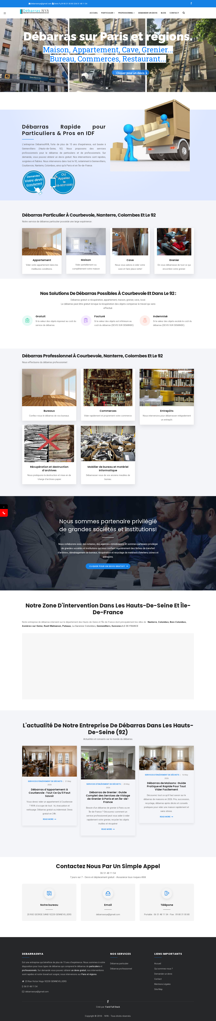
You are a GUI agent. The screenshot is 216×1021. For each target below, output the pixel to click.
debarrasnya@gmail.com (41, 4)
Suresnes (117, 626)
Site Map (158, 989)
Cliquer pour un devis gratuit (107, 566)
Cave (130, 260)
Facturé (99, 316)
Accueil (94, 13)
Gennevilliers (103, 626)
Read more (48, 819)
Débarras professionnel (121, 969)
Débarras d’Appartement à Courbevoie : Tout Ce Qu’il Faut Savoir (49, 793)
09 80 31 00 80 (67, 4)
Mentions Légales (162, 984)
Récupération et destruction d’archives (49, 468)
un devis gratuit (78, 970)
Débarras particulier (119, 963)
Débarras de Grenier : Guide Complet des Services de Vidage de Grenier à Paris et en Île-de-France (108, 797)
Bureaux (49, 411)
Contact (174, 13)
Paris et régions (89, 974)
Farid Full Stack (112, 1007)
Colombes (163, 622)
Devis (56, 4)
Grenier (174, 260)
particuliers (94, 966)
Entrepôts (166, 411)
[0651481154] (4, 513)
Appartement (42, 260)
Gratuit (41, 316)
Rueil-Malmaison (52, 626)
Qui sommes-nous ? (163, 969)
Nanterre (152, 622)
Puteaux (66, 626)
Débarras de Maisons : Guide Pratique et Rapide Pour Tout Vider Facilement (166, 786)
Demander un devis (147, 13)
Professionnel (125, 13)
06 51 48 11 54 (81, 4)
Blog (163, 13)
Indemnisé (160, 316)
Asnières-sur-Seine (32, 626)
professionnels (29, 970)
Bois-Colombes (178, 622)
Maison (86, 260)
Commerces (108, 411)
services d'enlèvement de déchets (45, 781)
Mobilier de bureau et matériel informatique (108, 468)
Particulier (107, 13)
